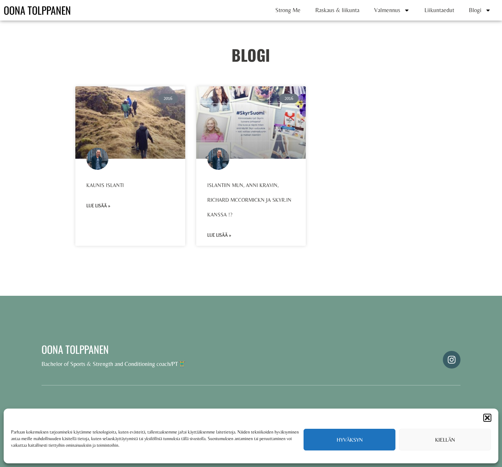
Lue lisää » (98, 205)
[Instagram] (451, 360)
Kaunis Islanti (105, 185)
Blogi (475, 10)
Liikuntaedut (439, 10)
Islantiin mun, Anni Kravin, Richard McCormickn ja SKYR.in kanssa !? (249, 200)
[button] (487, 417)
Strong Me (288, 10)
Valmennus (387, 10)
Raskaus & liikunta (337, 10)
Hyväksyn (350, 440)
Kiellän (445, 440)
